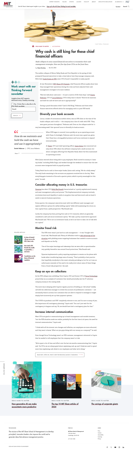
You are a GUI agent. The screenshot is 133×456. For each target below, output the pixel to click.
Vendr (50, 146)
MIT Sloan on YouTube (115, 448)
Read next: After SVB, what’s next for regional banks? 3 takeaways (57, 354)
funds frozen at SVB (50, 79)
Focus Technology (91, 276)
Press (99, 431)
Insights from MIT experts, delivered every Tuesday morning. (22, 99)
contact (118, 6)
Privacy (99, 438)
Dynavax (38, 189)
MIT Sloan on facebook (107, 448)
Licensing (100, 436)
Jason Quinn (79, 146)
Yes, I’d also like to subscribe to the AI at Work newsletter (23, 105)
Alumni (79, 1)
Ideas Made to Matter (42, 46)
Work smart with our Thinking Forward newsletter (23, 90)
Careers (99, 433)
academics (118, 1)
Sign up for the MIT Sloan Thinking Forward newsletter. (61, 6)
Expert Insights (54, 1)
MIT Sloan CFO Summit (61, 84)
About (94, 1)
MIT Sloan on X (111, 448)
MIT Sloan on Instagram (119, 448)
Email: (14, 109)
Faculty (86, 1)
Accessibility (100, 434)
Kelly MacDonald (57, 189)
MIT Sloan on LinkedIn (123, 448)
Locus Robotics (57, 98)
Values (64, 1)
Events (71, 1)
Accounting (56, 46)
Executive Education (105, 1)
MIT (127, 2)
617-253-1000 (71, 439)
